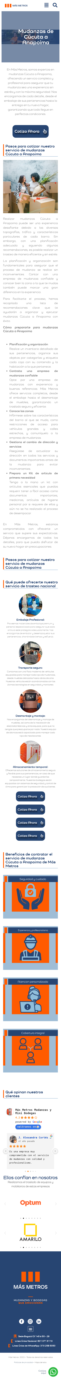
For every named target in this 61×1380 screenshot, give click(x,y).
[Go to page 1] (28, 1171)
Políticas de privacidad (23, 1362)
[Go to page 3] (33, 1171)
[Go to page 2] (30, 1171)
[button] (5, 1204)
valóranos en (26, 1126)
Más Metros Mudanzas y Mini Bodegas (33, 1111)
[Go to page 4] (35, 1171)
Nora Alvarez (27, 1137)
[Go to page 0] (25, 1171)
